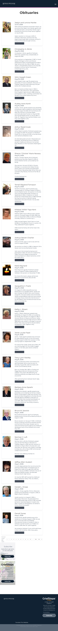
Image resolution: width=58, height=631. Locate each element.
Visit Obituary (19, 43)
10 (30, 539)
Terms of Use (29, 626)
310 (39, 539)
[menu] (55, 4)
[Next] (42, 539)
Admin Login (35, 626)
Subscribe (8, 556)
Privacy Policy (23, 626)
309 (36, 539)
